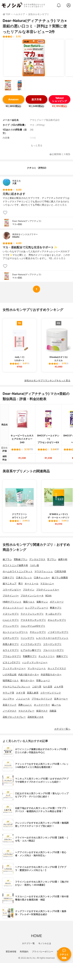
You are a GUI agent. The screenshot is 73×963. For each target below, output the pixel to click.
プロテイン (28, 589)
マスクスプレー (26, 710)
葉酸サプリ (62, 656)
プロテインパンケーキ (32, 595)
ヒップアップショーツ (36, 607)
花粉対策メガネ (35, 717)
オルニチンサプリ (57, 620)
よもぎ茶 (58, 686)
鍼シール (56, 705)
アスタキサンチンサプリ (33, 620)
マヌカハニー (47, 583)
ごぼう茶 (36, 686)
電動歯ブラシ (20, 559)
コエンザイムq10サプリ (33, 626)
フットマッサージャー (14, 668)
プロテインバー (11, 595)
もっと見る (36, 145)
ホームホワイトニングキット (18, 571)
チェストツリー (46, 656)
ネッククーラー (42, 705)
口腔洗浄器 (60, 571)
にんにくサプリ (11, 620)
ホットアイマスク (57, 668)
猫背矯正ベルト (11, 680)
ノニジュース (23, 698)
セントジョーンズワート (15, 632)
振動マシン (42, 601)
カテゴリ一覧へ (62, 729)
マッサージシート (36, 668)
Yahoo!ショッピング (59, 99)
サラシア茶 (8, 692)
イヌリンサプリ (11, 614)
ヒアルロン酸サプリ (31, 650)
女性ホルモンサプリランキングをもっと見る (47, 380)
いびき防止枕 (9, 674)
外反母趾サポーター (51, 674)
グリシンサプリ (11, 626)
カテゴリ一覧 (28, 943)
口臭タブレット (24, 577)
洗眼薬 (52, 710)
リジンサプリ (27, 638)
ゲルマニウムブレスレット (16, 686)
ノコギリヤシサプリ (58, 632)
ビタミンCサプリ (11, 662)
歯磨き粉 (62, 559)
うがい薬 (34, 565)
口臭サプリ (8, 577)
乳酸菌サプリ (30, 656)
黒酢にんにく (25, 705)
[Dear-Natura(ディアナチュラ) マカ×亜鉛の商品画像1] (34, 57)
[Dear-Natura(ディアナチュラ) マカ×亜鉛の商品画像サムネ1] (8, 85)
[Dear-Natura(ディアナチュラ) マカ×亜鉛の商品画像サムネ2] (19, 85)
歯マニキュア (9, 583)
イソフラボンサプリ (31, 644)
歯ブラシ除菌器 (60, 577)
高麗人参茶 (32, 692)
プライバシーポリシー (42, 951)
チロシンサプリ (38, 632)
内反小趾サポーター (28, 674)
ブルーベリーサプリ (53, 650)
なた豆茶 (47, 686)
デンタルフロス (37, 559)
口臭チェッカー (42, 577)
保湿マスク (42, 710)
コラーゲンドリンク (50, 692)
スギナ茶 (20, 692)
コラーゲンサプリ (52, 644)
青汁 (20, 583)
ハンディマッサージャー (34, 662)
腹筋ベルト (29, 601)
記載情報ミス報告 (61, 154)
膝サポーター (27, 680)
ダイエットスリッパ (13, 607)
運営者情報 (11, 951)
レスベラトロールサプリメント (52, 638)
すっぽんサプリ (53, 614)
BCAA (48, 595)
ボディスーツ (57, 601)
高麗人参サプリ (11, 644)
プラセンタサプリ (12, 656)
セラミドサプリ (11, 650)
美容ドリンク (9, 705)
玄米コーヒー (61, 698)
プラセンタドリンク (42, 698)
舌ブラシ (51, 559)
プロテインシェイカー (47, 589)
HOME (36, 936)
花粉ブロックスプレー (14, 717)
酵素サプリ (55, 607)
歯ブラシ (7, 559)
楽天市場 (36, 99)
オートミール (31, 583)
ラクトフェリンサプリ (32, 614)
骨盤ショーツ (43, 680)
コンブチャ (8, 698)
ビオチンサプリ (11, 638)
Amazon (13, 99)
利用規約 (24, 951)
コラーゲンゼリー (12, 589)
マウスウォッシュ (43, 571)
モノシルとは (44, 943)
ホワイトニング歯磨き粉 (15, 565)
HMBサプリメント (12, 601)
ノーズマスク (9, 710)
